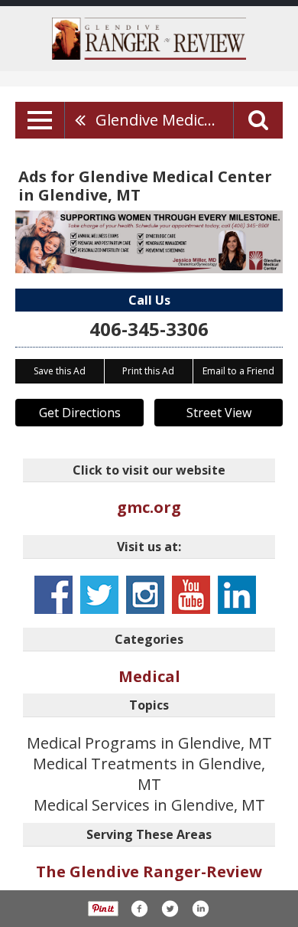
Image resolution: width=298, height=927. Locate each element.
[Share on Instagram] (200, 908)
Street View (218, 412)
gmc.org (149, 507)
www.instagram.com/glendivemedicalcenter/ (145, 595)
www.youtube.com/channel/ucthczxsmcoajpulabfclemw (191, 595)
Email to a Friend (238, 370)
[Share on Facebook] (139, 908)
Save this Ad (60, 370)
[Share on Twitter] (170, 908)
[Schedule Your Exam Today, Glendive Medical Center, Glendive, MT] (149, 242)
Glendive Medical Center (164, 119)
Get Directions (80, 412)
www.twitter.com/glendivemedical (99, 595)
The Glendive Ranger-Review (149, 871)
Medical (149, 676)
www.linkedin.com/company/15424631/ (237, 595)
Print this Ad (148, 370)
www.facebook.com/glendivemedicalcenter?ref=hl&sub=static (53, 595)
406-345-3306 (149, 328)
